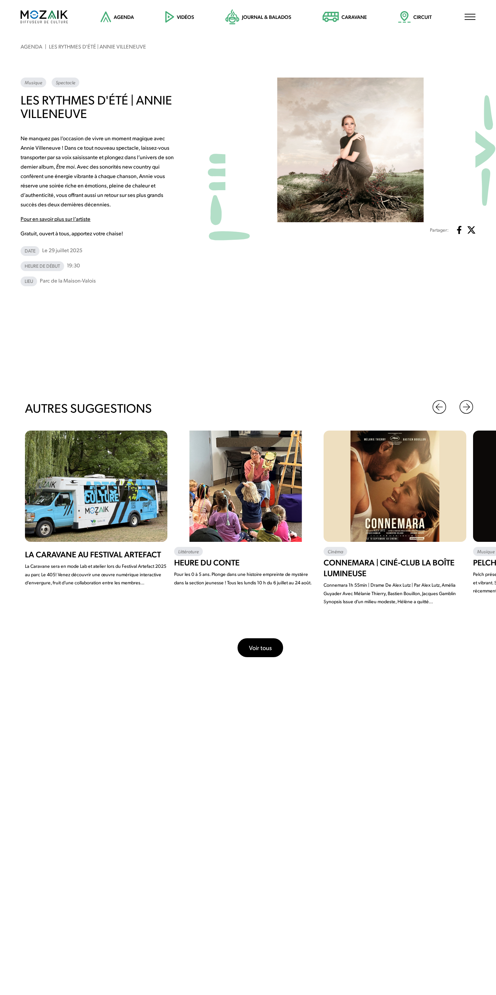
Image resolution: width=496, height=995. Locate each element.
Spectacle (65, 82)
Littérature (188, 551)
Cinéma (335, 551)
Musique (33, 82)
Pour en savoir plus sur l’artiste (55, 218)
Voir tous (260, 647)
